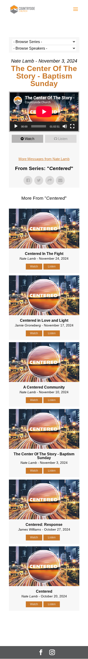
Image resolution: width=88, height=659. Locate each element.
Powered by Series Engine (44, 622)
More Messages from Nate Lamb (44, 159)
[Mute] (64, 126)
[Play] (16, 126)
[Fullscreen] (72, 126)
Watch (29, 139)
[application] (44, 111)
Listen (62, 139)
